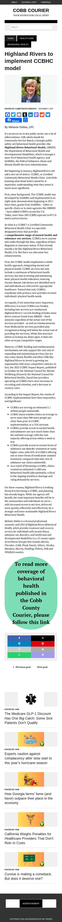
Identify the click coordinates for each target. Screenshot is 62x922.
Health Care (27, 38)
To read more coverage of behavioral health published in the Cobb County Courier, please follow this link (31, 593)
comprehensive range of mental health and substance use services (31, 236)
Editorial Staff (29, 2)
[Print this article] (43, 649)
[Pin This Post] (43, 644)
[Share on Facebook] (19, 638)
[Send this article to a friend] (19, 649)
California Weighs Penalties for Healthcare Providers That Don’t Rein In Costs (29, 838)
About (14, 2)
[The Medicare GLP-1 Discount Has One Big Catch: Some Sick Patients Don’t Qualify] (31, 704)
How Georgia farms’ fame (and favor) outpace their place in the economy (29, 798)
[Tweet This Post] (43, 638)
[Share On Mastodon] (43, 655)
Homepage (46, 2)
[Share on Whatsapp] (19, 655)
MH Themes (47, 919)
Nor (17, 709)
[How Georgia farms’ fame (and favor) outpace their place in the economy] (31, 784)
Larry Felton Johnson (25, 109)
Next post (42, 667)
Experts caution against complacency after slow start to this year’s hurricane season (28, 758)
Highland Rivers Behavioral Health (25, 147)
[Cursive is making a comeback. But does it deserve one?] (31, 864)
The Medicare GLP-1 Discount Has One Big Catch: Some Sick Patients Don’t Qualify (28, 718)
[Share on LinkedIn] (19, 644)
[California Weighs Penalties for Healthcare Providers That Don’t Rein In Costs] (31, 824)
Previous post (23, 667)
